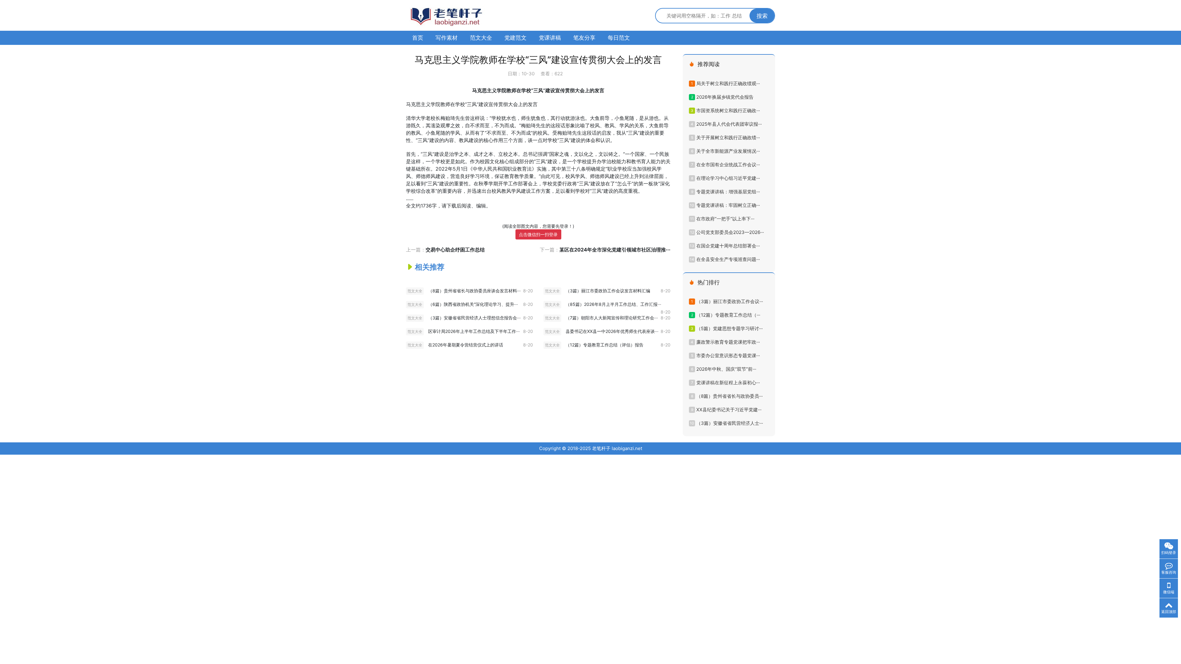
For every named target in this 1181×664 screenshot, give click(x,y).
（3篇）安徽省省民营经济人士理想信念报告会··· (474, 317)
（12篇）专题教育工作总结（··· (728, 315)
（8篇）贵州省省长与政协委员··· (729, 396)
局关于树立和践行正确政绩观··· (728, 83)
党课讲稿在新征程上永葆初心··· (728, 382)
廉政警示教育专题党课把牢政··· (728, 342)
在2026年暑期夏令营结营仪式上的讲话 (465, 344)
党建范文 (515, 37)
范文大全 (481, 37)
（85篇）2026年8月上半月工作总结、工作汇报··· (613, 304)
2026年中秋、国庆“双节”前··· (726, 369)
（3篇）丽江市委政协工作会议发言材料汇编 (608, 290)
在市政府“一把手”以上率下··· (725, 219)
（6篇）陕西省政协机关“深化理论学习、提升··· (473, 304)
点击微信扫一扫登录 (538, 234)
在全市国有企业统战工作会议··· (728, 165)
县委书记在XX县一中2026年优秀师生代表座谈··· (612, 331)
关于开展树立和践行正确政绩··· (728, 137)
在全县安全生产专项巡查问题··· (728, 259)
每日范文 (619, 37)
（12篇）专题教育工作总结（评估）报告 (604, 344)
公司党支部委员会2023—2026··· (730, 232)
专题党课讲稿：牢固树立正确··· (728, 205)
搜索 (762, 16)
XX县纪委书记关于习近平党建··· (728, 410)
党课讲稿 (550, 37)
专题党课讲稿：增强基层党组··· (728, 192)
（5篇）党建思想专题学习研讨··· (729, 328)
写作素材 (446, 37)
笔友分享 (584, 37)
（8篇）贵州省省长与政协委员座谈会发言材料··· (474, 290)
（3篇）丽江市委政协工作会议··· (729, 301)
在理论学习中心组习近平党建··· (728, 178)
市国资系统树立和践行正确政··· (728, 110)
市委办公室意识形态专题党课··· (728, 355)
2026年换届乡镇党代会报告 (725, 97)
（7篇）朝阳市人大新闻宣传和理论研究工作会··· (612, 317)
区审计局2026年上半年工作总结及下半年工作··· (474, 331)
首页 (417, 37)
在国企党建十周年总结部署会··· (728, 246)
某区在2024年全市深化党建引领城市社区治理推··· (614, 250)
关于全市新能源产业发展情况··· (728, 151)
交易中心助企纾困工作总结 (455, 250)
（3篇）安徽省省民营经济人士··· (729, 423)
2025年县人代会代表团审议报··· (729, 124)
